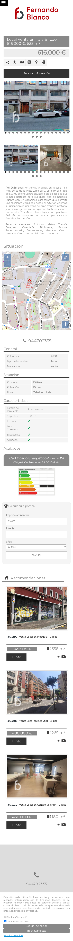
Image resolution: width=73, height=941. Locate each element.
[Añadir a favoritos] (14, 62)
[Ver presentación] (29, 62)
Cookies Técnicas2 (16, 917)
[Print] (44, 62)
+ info (16, 657)
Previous (7, 106)
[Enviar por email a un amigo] (22, 62)
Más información (13, 935)
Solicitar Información (36, 73)
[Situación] (36, 62)
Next (65, 106)
